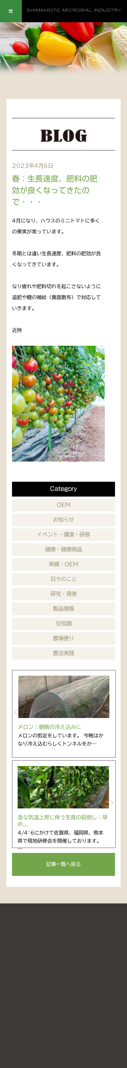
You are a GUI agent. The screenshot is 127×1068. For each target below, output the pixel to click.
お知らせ (63, 519)
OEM (64, 505)
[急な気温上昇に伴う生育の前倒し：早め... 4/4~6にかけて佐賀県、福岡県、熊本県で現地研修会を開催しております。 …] (63, 787)
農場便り (63, 638)
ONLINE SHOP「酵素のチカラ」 (64, 987)
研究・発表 (63, 594)
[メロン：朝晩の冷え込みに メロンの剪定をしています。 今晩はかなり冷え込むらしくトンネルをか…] (63, 697)
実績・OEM (63, 564)
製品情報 (63, 608)
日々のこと (63, 579)
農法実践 (63, 653)
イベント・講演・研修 (63, 534)
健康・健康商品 (63, 549)
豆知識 (64, 623)
